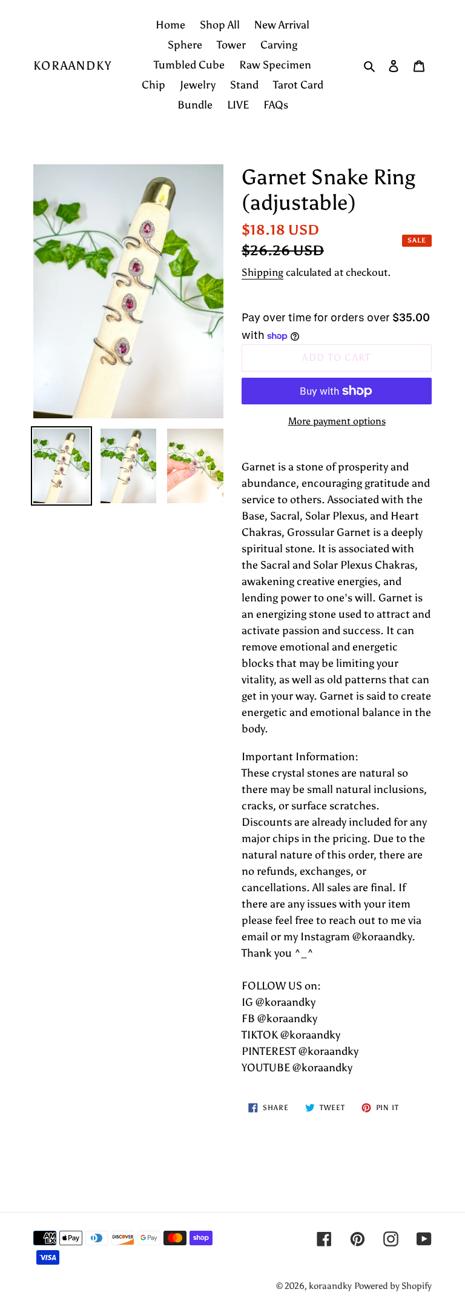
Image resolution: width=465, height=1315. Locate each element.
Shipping (262, 272)
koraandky (72, 65)
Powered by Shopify (393, 1285)
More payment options (337, 421)
